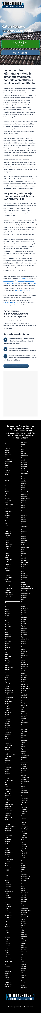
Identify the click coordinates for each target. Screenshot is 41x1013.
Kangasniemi (9, 693)
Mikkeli (23, 445)
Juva (6, 659)
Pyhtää (23, 621)
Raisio (23, 653)
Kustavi (7, 848)
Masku (7, 975)
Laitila (7, 880)
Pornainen (24, 602)
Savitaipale (24, 723)
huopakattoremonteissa (10, 302)
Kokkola (7, 800)
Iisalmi (7, 605)
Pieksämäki (24, 565)
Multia (23, 451)
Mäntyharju (24, 473)
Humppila (8, 586)
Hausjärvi (8, 564)
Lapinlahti (8, 887)
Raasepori (24, 651)
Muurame (24, 458)
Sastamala (24, 716)
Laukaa (7, 900)
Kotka (7, 822)
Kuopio (7, 837)
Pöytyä (23, 643)
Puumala (23, 619)
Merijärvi (7, 980)
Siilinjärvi (23, 742)
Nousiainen (24, 494)
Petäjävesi (24, 562)
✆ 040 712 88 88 (21, 53)
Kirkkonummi (9, 780)
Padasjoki (24, 532)
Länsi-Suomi (8, 961)
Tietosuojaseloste (27, 1007)
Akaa (6, 446)
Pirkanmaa (24, 578)
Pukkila (23, 611)
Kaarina (7, 675)
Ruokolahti (24, 686)
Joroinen (7, 643)
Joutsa (7, 645)
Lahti (6, 876)
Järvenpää (8, 670)
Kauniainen (8, 732)
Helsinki (7, 571)
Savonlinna (24, 725)
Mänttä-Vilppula (26, 471)
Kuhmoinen (8, 835)
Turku (23, 840)
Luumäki (7, 954)
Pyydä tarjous (20, 43)
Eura (6, 513)
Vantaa (23, 904)
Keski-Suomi (9, 756)
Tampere (24, 807)
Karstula (7, 719)
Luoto (7, 952)
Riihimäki (24, 675)
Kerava (7, 750)
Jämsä (7, 665)
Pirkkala (23, 580)
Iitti (6, 607)
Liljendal (7, 924)
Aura (6, 474)
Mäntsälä (24, 467)
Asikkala (7, 468)
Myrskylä (24, 464)
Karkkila (7, 717)
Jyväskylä (8, 661)
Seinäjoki (24, 731)
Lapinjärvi (8, 884)
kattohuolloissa (23, 279)
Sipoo (23, 749)
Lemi (6, 909)
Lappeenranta (9, 891)
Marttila (7, 973)
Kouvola (7, 824)
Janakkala (8, 637)
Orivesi (23, 519)
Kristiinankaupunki (10, 826)
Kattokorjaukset (8, 281)
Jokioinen (8, 641)
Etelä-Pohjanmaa (10, 507)
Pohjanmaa (24, 584)
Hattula (7, 555)
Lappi (6, 893)
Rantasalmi (24, 656)
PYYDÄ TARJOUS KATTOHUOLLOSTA (16, 366)
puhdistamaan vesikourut (22, 290)
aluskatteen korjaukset (10, 283)
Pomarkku (24, 597)
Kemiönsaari (8, 745)
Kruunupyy (8, 828)
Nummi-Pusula (25, 498)
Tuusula (23, 849)
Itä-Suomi (8, 627)
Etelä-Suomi (8, 511)
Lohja (6, 930)
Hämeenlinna (9, 597)
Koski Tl (7, 820)
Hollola (7, 579)
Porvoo (23, 604)
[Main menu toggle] (38, 5)
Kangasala (8, 688)
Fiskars (7, 523)
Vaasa (23, 888)
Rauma (23, 662)
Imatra (7, 616)
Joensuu (7, 639)
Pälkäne (23, 641)
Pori (22, 600)
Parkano (23, 543)
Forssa (7, 526)
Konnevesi (8, 807)
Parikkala (24, 540)
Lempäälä (8, 913)
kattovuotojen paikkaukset (26, 281)
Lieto (6, 922)
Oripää (23, 517)
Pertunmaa (24, 560)
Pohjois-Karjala (25, 586)
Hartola (7, 553)
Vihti (22, 930)
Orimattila (24, 515)
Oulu (22, 524)
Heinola (7, 566)
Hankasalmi (8, 547)
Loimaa (7, 935)
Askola (7, 472)
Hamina (7, 542)
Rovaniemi (24, 684)
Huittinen (7, 584)
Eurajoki (7, 516)
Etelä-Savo (8, 509)
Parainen (23, 538)
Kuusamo (8, 850)
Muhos (23, 449)
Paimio (23, 534)
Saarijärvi (24, 703)
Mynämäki (24, 462)
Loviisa (7, 941)
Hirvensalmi (8, 577)
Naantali (23, 479)
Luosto (7, 950)
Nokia (23, 490)
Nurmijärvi (24, 503)
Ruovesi (23, 691)
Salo (22, 709)
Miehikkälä (8, 986)
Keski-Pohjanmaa (10, 754)
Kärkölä (7, 866)
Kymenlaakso (9, 859)
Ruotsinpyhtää (25, 688)
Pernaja (23, 554)
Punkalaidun (24, 615)
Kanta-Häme (9, 701)
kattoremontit (33, 283)
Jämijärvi (7, 663)
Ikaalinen (7, 609)
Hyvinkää (7, 590)
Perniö (23, 556)
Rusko (23, 693)
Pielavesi (24, 567)
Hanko (7, 549)
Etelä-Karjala (9, 505)
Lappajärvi (8, 889)
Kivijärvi (7, 793)
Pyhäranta (24, 632)
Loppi (6, 939)
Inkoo (6, 620)
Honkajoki (8, 582)
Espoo (7, 502)
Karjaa (7, 715)
